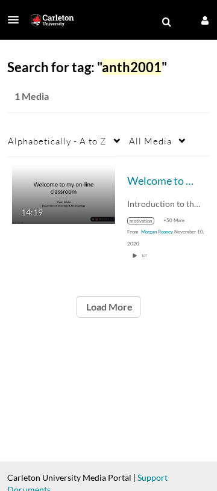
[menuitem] (166, 22)
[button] (17, 19)
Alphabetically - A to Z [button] (57, 140)
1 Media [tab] (31, 96)
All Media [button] (150, 140)
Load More (108, 306)
